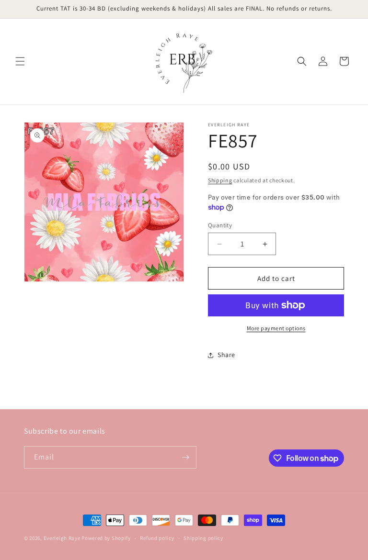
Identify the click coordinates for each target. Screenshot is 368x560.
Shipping (220, 180)
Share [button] (226, 354)
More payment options (276, 328)
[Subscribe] (185, 457)
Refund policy (157, 538)
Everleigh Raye (62, 538)
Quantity (220, 225)
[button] (20, 61)
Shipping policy (203, 538)
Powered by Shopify (106, 538)
